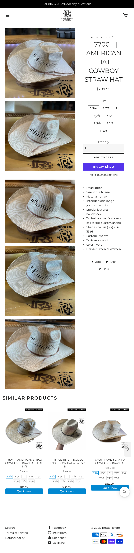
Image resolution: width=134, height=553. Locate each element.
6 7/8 (106, 108)
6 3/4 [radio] (9, 476)
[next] (127, 449)
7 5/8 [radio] (31, 481)
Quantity (102, 142)
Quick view (24, 491)
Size (103, 101)
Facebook (59, 527)
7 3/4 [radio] (78, 481)
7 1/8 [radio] (31, 476)
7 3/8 (97, 123)
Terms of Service (16, 532)
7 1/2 (110, 123)
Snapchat (59, 538)
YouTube (58, 543)
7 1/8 (97, 115)
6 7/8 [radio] (17, 476)
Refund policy (15, 538)
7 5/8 (103, 130)
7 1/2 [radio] (23, 481)
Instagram (59, 532)
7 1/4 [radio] (38, 476)
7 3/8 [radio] (16, 481)
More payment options (104, 174)
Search (10, 527)
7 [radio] (24, 476)
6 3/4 (93, 108)
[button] (125, 492)
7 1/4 (110, 115)
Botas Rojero (111, 527)
